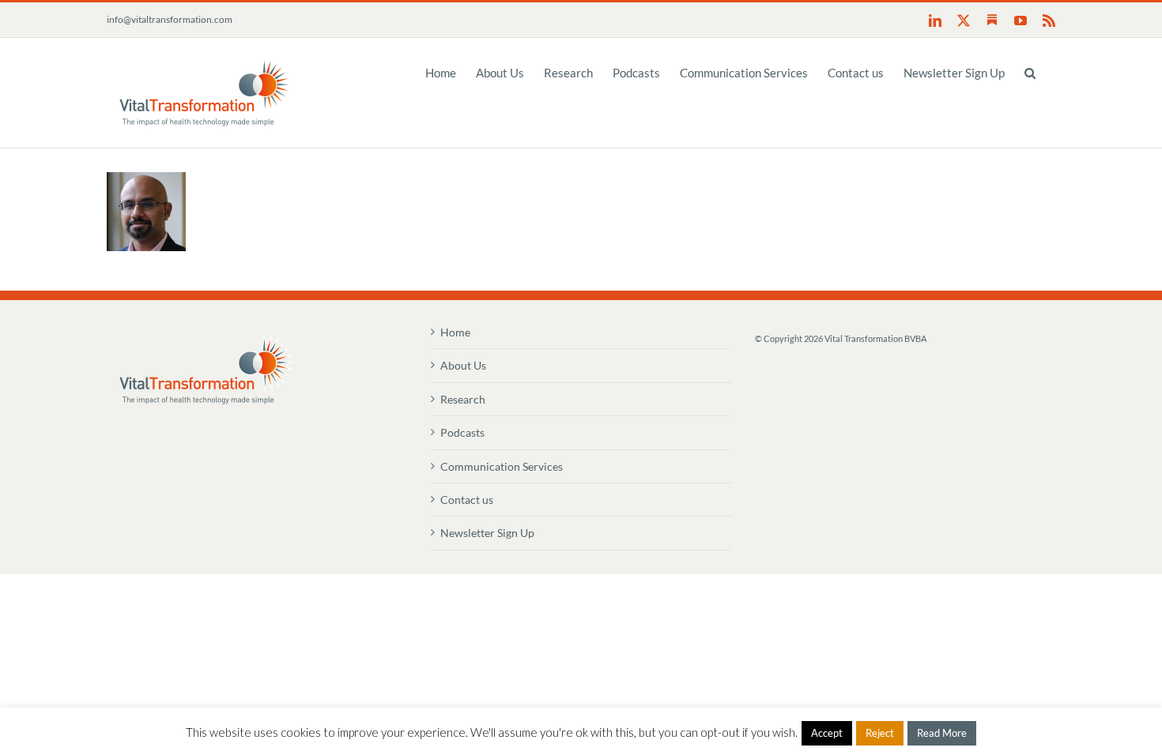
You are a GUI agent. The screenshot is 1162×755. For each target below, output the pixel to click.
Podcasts (462, 432)
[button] (1030, 72)
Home (455, 332)
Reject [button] (880, 733)
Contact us (466, 499)
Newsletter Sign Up (487, 532)
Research (462, 399)
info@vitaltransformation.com (169, 19)
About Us (463, 365)
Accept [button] (827, 733)
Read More (942, 733)
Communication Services (501, 466)
